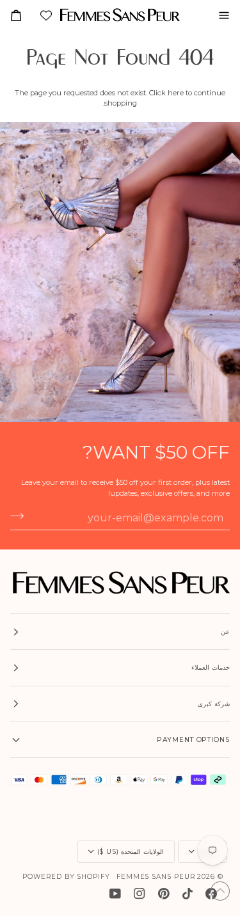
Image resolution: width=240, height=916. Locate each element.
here (176, 92)
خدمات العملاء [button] (210, 667)
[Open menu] (218, 15)
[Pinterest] (164, 893)
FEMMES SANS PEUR (155, 877)
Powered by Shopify (66, 877)
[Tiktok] (187, 893)
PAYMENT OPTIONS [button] (193, 740)
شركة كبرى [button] (214, 704)
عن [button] (225, 632)
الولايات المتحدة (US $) (130, 852)
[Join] (20, 516)
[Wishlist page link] (45, 17)
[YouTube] (115, 893)
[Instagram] (139, 893)
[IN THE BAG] (21, 15)
